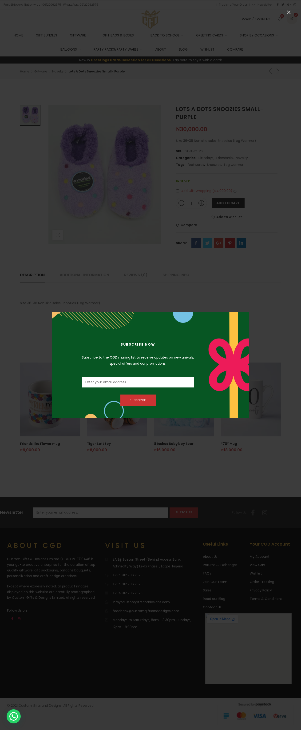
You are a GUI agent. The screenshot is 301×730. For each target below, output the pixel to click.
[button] (14, 716)
